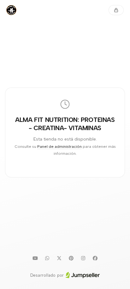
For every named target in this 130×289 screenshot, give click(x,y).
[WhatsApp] (47, 258)
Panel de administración (59, 146)
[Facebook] (95, 258)
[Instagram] (83, 258)
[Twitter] (59, 258)
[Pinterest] (71, 258)
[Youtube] (35, 258)
